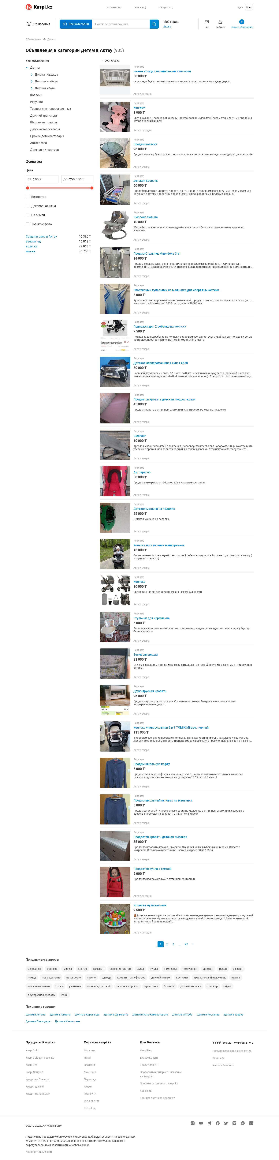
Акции (88, 1086)
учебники (75, 986)
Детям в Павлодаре (38, 1021)
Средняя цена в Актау (41, 236)
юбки (64, 995)
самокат (98, 968)
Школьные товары (43, 122)
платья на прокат (128, 986)
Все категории (79, 24)
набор (223, 968)
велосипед (33, 241)
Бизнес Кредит (149, 1057)
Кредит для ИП (35, 1086)
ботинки (169, 986)
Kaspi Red (31, 1064)
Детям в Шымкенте (116, 1014)
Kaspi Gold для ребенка (40, 1057)
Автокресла (38, 143)
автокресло (73, 977)
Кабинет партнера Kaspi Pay (157, 1097)
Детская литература (44, 150)
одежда (106, 977)
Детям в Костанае (208, 1014)
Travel (87, 1057)
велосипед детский (98, 986)
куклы (154, 968)
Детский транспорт (43, 115)
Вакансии (218, 1058)
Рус (249, 7)
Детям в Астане (35, 1014)
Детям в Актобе (182, 1014)
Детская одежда (46, 74)
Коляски (36, 95)
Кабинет (220, 27)
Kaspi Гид (89, 1108)
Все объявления (37, 61)
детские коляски (190, 986)
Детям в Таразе (233, 1014)
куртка (236, 977)
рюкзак (237, 968)
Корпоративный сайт (39, 1151)
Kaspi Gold (32, 1050)
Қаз (240, 7)
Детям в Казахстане (67, 1021)
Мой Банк (90, 1072)
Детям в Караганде (87, 1014)
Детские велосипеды (45, 129)
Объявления (41, 24)
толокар (212, 986)
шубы (140, 968)
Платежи (89, 1064)
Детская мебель (46, 81)
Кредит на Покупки (38, 1079)
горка (59, 986)
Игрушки (36, 102)
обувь (227, 986)
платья (82, 968)
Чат (207, 27)
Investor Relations (223, 1065)
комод (32, 977)
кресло (91, 977)
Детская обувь (45, 88)
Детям (35, 67)
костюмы (182, 977)
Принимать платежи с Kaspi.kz (159, 1083)
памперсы (170, 968)
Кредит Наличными (38, 1093)
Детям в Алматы (60, 1014)
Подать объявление (242, 27)
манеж (30, 251)
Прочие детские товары (47, 136)
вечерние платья (120, 968)
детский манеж (160, 977)
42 (186, 944)
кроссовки (151, 986)
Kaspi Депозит (34, 1072)
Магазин (89, 1050)
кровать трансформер (131, 977)
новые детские (51, 977)
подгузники (190, 968)
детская (208, 968)
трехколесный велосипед (209, 977)
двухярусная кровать (41, 995)
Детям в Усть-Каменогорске (150, 1014)
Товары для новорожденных (50, 109)
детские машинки (39, 986)
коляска (32, 246)
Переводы (90, 1079)
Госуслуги (90, 1093)
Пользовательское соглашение (231, 1050)
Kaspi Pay (146, 1050)
